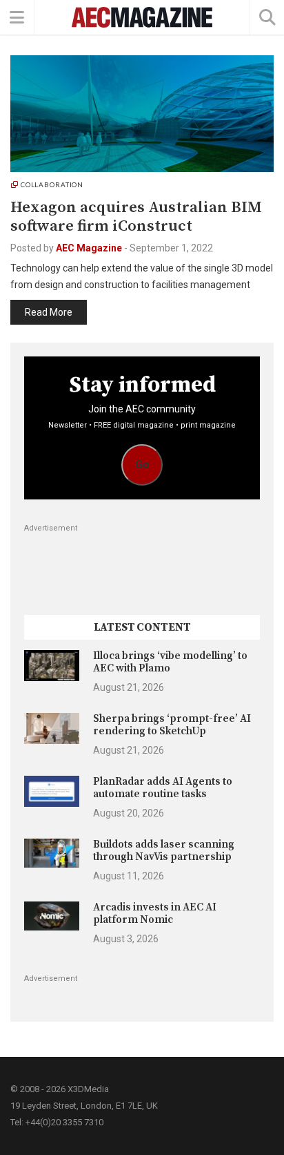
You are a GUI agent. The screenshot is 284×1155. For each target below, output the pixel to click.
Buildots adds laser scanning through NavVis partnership (163, 850)
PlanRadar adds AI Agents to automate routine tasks (162, 788)
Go (142, 464)
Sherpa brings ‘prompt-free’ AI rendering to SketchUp (172, 725)
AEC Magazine (89, 248)
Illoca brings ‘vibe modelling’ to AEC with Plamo (170, 662)
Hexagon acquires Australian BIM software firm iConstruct (136, 217)
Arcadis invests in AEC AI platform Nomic (154, 913)
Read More (48, 312)
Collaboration (52, 184)
